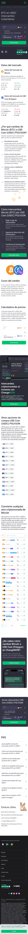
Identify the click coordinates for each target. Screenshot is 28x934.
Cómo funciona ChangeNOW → (9, 818)
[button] (21, 27)
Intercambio (14, 43)
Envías (4, 26)
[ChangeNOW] (3, 2)
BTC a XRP (8, 586)
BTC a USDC (9, 603)
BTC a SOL (8, 619)
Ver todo (22, 625)
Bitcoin (14, 7)
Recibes (4, 35)
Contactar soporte (14, 663)
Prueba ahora (14, 404)
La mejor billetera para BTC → (9, 821)
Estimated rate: (7, 33)
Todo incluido (7, 30)
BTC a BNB (9, 594)
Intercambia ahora (14, 255)
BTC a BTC (10, 540)
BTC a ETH (8, 544)
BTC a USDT (9, 557)
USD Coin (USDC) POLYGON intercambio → (12, 815)
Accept (14, 931)
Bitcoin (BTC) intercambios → (9, 812)
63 (12, 625)
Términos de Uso (5, 927)
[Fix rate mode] (15, 37)
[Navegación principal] (25, 2)
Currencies (8, 7)
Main (3, 7)
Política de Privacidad (17, 927)
